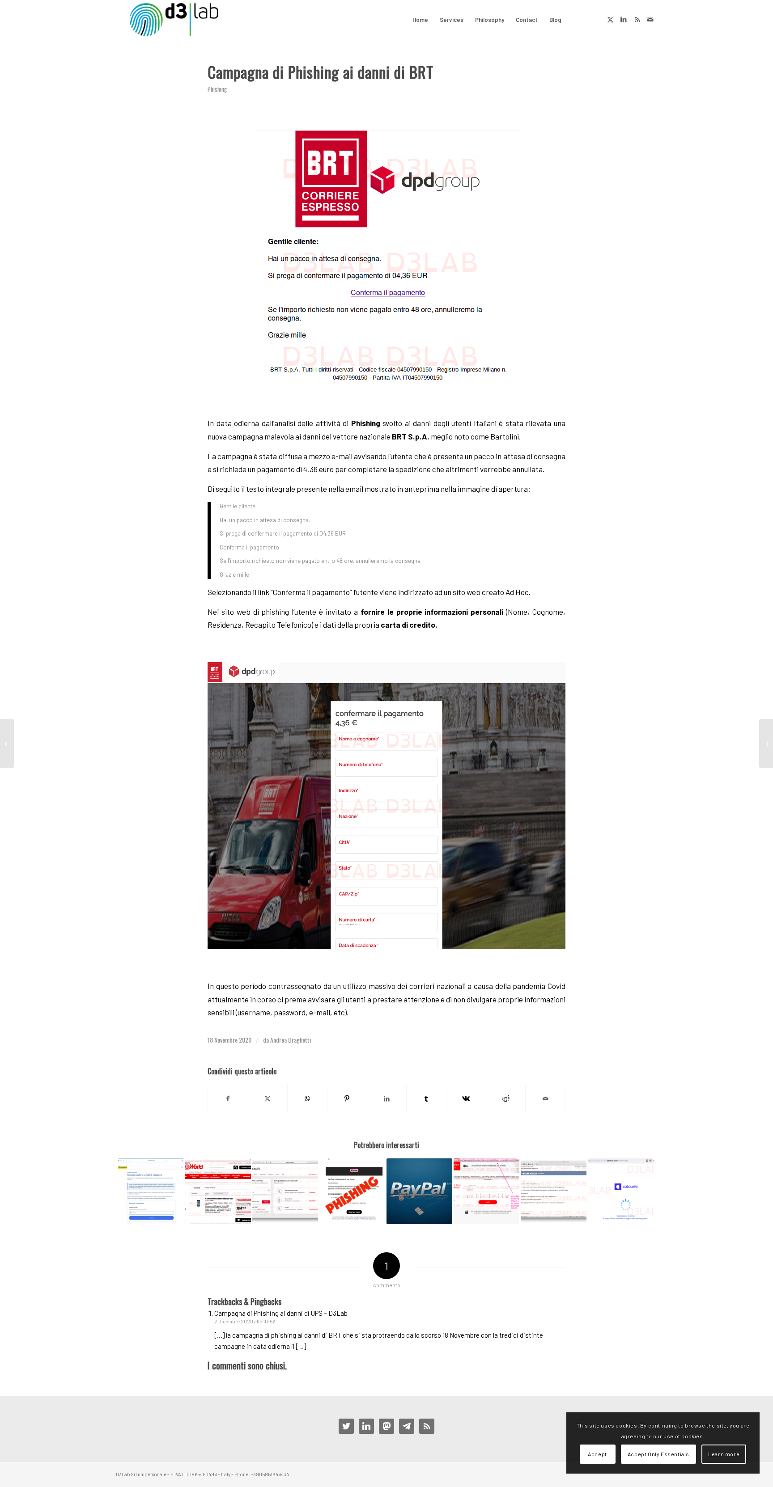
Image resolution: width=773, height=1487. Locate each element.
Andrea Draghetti (290, 1039)
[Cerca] (576, 19)
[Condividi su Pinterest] (347, 1098)
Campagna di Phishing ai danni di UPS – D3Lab (281, 1313)
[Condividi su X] (268, 1098)
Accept (597, 1454)
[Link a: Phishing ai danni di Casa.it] (285, 1191)
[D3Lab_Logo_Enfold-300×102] (174, 19)
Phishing (217, 88)
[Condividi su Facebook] (228, 1098)
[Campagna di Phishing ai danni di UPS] (766, 743)
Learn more (723, 1454)
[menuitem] (420, 19)
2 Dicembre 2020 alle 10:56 (244, 1321)
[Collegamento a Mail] (650, 19)
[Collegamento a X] (610, 19)
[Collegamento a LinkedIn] (623, 19)
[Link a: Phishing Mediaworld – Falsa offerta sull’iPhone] (218, 1191)
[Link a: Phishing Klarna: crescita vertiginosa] (352, 1191)
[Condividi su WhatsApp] (307, 1098)
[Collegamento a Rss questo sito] (637, 19)
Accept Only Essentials (658, 1454)
